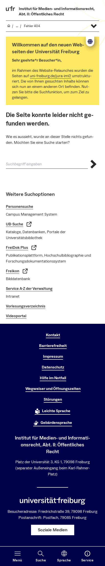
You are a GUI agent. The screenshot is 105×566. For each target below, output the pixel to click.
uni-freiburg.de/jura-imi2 (50, 75)
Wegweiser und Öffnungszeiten (53, 388)
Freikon (12, 271)
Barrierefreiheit (53, 345)
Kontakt (53, 335)
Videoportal (16, 316)
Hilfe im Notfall (53, 378)
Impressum (53, 356)
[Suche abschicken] (93, 164)
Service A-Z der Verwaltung (29, 288)
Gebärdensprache (56, 422)
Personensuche (19, 206)
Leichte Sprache (56, 411)
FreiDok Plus (17, 247)
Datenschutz (53, 367)
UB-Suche (14, 224)
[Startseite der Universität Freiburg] (10, 8)
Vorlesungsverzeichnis (25, 306)
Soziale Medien (52, 530)
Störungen (53, 399)
